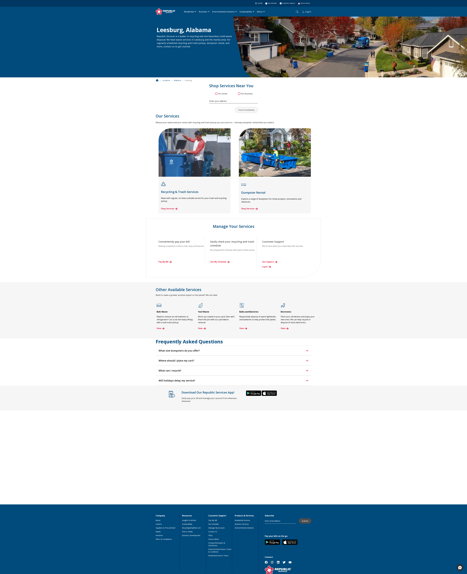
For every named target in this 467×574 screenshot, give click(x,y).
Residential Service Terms (218, 555)
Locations (166, 80)
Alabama (177, 80)
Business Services (242, 524)
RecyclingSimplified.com (191, 528)
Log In (308, 11)
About (259, 11)
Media (158, 531)
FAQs (210, 535)
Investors (159, 535)
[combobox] (233, 99)
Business (203, 11)
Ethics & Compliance (164, 539)
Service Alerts (213, 539)
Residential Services (242, 520)
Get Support (268, 261)
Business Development (191, 535)
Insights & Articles (189, 520)
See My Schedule (218, 261)
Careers (159, 524)
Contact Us (212, 531)
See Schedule (213, 524)
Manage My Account (216, 528)
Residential (189, 11)
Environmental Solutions (223, 11)
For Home (222, 93)
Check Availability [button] (246, 110)
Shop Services (167, 208)
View (159, 328)
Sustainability (246, 11)
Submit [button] (305, 521)
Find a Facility (187, 531)
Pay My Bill (163, 261)
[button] (159, 52)
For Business (247, 93)
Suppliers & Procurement (165, 528)
